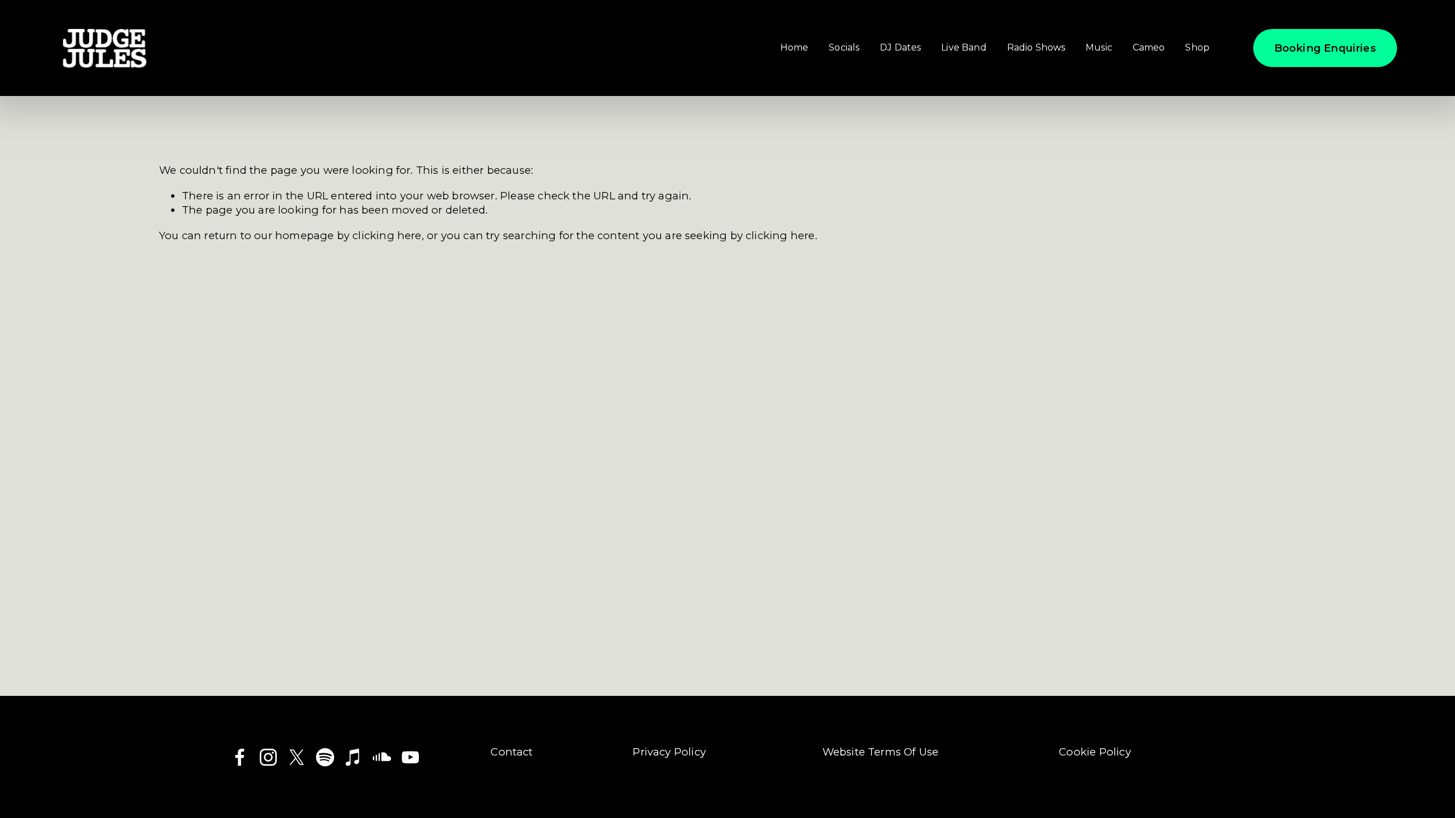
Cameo (1149, 47)
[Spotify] (325, 757)
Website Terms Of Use (880, 751)
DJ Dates (900, 47)
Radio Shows (1036, 47)
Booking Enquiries (1325, 48)
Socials (844, 47)
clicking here (386, 235)
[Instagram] (268, 757)
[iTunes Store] (353, 757)
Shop (1197, 47)
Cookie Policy (1094, 751)
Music (1099, 47)
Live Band (963, 47)
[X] (297, 757)
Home (794, 47)
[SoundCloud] (382, 757)
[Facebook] (240, 757)
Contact (511, 751)
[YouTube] (410, 757)
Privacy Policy (669, 751)
